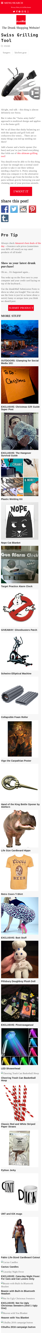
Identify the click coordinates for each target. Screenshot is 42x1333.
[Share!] (5, 209)
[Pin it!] (32, 209)
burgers (6, 52)
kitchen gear (21, 52)
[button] (12, 3)
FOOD (7, 46)
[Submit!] (23, 209)
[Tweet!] (14, 209)
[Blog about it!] (5, 218)
